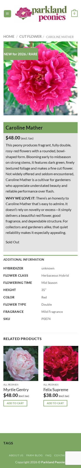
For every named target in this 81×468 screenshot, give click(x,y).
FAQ (48, 455)
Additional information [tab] (23, 259)
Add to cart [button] (15, 403)
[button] (7, 14)
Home (8, 36)
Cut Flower (30, 36)
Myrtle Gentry (16, 389)
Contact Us (63, 455)
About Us (16, 455)
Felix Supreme (55, 389)
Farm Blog (34, 455)
